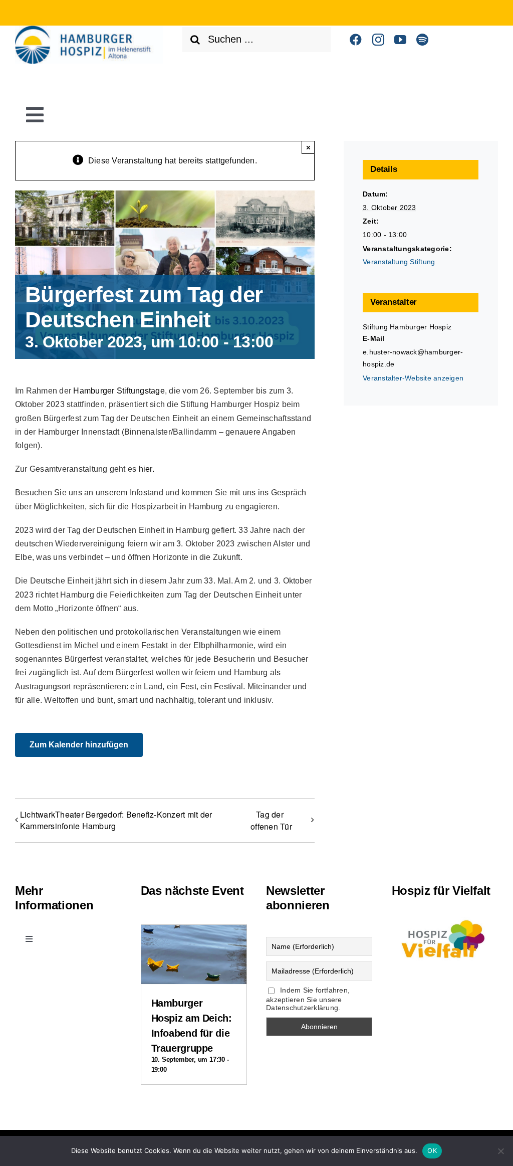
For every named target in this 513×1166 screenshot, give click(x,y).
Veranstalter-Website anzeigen (413, 378)
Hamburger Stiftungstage (119, 390)
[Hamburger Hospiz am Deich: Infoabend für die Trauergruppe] (193, 933)
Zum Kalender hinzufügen (79, 744)
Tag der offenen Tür (271, 820)
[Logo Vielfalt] (445, 918)
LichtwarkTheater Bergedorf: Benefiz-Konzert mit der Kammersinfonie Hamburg (116, 820)
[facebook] (356, 40)
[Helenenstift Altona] (89, 29)
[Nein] (500, 1151)
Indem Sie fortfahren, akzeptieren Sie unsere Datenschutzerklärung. (308, 999)
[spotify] (422, 40)
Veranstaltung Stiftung (399, 262)
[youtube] (400, 40)
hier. (146, 469)
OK (432, 1150)
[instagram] (378, 40)
